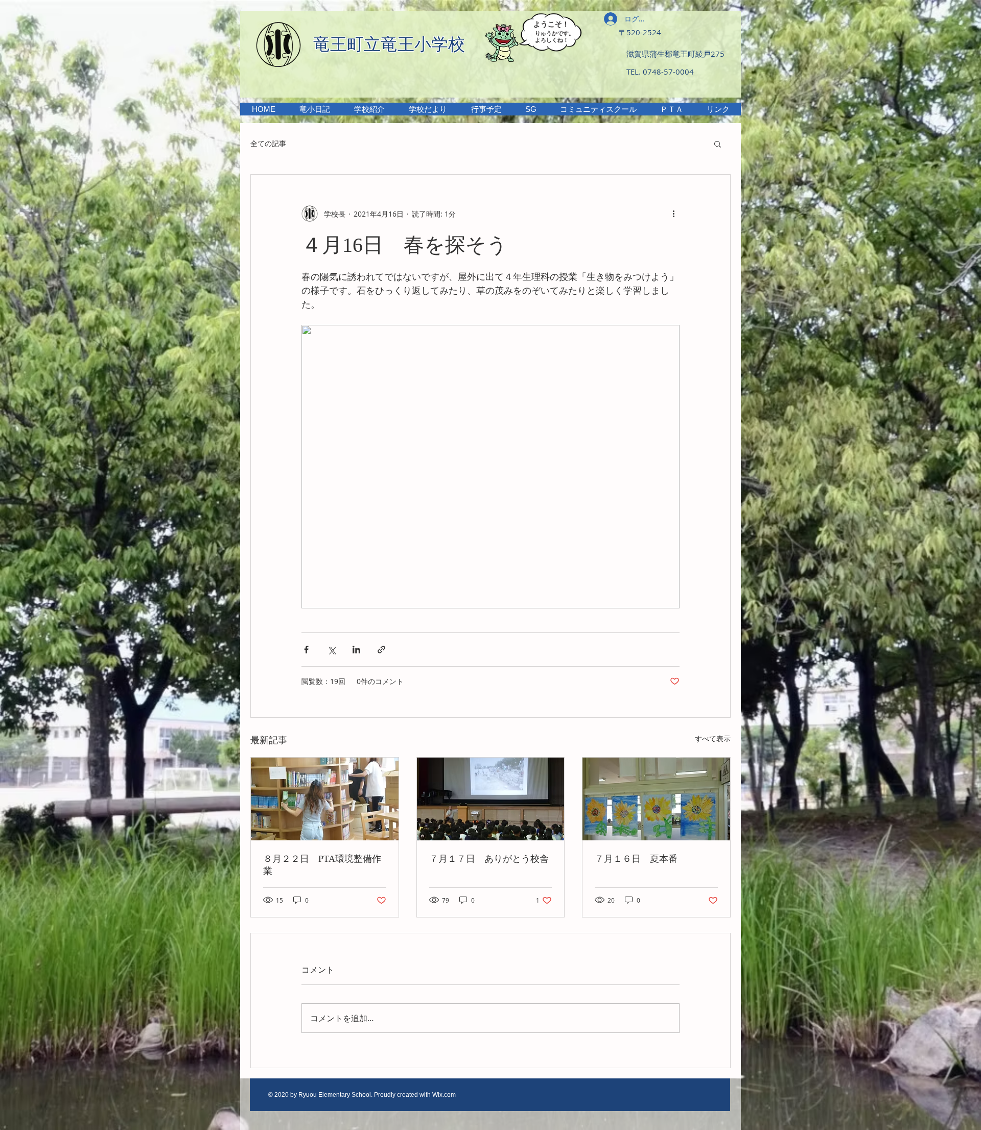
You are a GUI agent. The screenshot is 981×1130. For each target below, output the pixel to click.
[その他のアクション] (673, 213)
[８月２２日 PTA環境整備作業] (325, 799)
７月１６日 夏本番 (636, 859)
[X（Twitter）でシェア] (331, 649)
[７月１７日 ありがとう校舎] (491, 799)
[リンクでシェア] (381, 649)
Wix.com (444, 1094)
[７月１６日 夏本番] (656, 799)
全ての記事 (268, 143)
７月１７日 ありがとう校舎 (489, 859)
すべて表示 (713, 738)
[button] (369, 109)
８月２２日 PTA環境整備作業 (322, 865)
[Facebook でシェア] (306, 649)
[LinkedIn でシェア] (356, 649)
